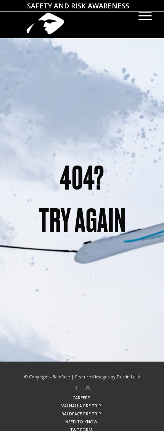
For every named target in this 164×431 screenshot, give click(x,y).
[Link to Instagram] (87, 388)
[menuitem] (78, 6)
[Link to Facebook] (76, 388)
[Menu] (141, 15)
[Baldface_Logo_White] (68, 19)
